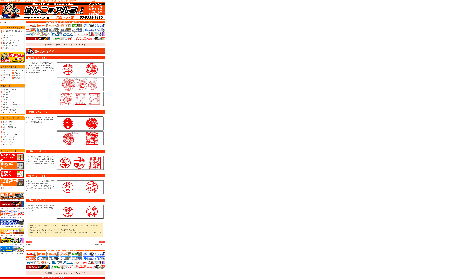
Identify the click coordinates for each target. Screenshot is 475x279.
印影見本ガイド (100, 245)
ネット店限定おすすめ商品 (89, 38)
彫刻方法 (29, 245)
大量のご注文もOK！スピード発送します (12, 217)
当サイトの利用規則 (9, 110)
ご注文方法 (6, 92)
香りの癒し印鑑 (77, 25)
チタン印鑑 (6, 129)
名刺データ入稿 (56, 34)
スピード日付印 (100, 30)
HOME (4, 22)
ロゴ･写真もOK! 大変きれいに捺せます (12, 226)
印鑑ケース (6, 132)
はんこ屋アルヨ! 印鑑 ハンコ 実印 (52, 278)
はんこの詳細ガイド (9, 67)
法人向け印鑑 (7, 124)
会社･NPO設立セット (65, 25)
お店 (75, 45)
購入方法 (6, 48)
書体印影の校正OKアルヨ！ (12, 40)
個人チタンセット (54, 30)
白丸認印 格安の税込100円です (62, 38)
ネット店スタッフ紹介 (10, 45)
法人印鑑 (54, 25)
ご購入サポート (7, 86)
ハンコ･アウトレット (89, 34)
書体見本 (17, 75)
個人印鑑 (42, 25)
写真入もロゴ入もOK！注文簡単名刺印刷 (12, 253)
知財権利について (8, 107)
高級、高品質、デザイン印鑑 (38, 38)
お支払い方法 (7, 100)
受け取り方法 (7, 97)
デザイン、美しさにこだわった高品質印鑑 (12, 208)
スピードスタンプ (88, 25)
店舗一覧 (6, 38)
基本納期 (6, 94)
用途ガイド (6, 80)
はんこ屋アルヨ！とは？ (11, 27)
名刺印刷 (38, 34)
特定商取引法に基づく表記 (11, 105)
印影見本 (17, 78)
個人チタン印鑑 (42, 30)
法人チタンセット (77, 30)
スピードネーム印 (100, 25)
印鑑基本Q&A (7, 75)
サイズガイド (18, 70)
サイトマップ (7, 188)
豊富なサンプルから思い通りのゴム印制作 (12, 235)
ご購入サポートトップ (10, 89)
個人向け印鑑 (7, 122)
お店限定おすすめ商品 (31, 30)
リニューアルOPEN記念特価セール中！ (12, 244)
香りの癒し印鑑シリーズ (11, 134)
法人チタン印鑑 (65, 30)
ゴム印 (31, 25)
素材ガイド (6, 77)
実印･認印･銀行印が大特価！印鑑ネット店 (12, 199)
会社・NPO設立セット (10, 127)
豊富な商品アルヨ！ (9, 43)
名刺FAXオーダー (68, 34)
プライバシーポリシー (10, 112)
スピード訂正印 (88, 30)
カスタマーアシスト (9, 102)
